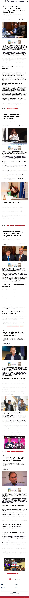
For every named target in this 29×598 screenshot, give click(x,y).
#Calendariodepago (5, 218)
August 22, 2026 (13, 308)
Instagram (16, 584)
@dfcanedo (20, 526)
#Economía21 (16, 526)
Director (2, 584)
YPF (17, 108)
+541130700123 (10, 597)
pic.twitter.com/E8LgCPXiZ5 (6, 527)
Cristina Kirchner (12, 151)
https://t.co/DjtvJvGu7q (17, 219)
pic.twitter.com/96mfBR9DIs (21, 307)
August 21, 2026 (10, 222)
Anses (8, 225)
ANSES (4, 151)
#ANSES (22, 219)
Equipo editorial (3, 587)
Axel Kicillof (4, 368)
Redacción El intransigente (7, 243)
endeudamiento (4, 269)
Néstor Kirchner (23, 156)
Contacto (16, 590)
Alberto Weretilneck (10, 108)
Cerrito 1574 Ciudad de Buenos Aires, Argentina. (14, 593)
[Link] (22, 19)
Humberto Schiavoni (15, 493)
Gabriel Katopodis (21, 367)
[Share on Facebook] (19, 19)
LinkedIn (16, 587)
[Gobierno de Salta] (14, 150)
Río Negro (12, 47)
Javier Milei (18, 268)
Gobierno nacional (17, 225)
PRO (11, 493)
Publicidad (3, 590)
